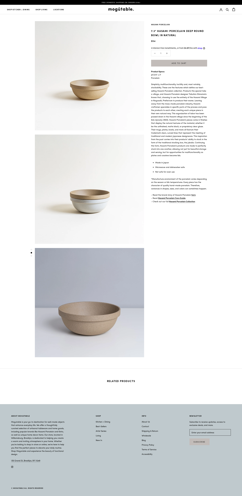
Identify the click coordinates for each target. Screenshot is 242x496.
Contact (145, 426)
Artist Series (101, 430)
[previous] (9, 390)
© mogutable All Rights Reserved (27, 488)
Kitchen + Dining (103, 421)
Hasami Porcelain (160, 24)
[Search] (227, 9)
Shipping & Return (150, 430)
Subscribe (199, 442)
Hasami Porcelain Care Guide (172, 198)
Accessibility (147, 454)
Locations (58, 9)
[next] (233, 390)
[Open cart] (233, 9)
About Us (146, 421)
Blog (144, 440)
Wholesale (146, 435)
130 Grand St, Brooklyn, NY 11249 (25, 460)
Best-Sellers (101, 426)
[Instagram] (12, 466)
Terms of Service (149, 449)
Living (98, 435)
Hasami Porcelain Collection (182, 201)
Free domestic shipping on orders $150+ (121, 2)
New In (99, 440)
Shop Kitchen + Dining (18, 9)
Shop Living (41, 9)
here (193, 194)
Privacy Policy (148, 444)
